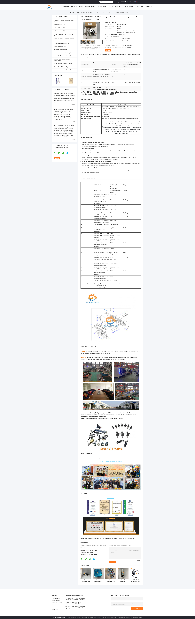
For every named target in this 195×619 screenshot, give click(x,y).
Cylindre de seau (58, 31)
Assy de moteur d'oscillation (61, 53)
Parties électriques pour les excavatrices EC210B (98, 580)
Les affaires (148, 6)
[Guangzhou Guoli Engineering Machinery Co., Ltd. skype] (68, 152)
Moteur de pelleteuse (59, 67)
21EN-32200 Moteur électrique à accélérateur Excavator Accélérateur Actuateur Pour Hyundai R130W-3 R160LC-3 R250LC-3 (135, 580)
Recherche (115, 1)
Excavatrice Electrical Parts (69, 12)
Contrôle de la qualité (115, 6)
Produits (74, 6)
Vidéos (81, 6)
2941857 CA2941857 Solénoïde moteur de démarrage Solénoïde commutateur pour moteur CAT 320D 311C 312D (123, 580)
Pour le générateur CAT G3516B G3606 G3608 (111, 580)
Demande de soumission (127, 1)
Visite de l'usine (101, 6)
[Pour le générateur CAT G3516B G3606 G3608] (110, 573)
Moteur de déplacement (60, 49)
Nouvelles (139, 6)
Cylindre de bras (58, 24)
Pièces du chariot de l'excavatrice (63, 63)
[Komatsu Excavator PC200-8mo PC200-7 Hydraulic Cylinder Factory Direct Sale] (91, 30)
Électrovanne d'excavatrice (111, 538)
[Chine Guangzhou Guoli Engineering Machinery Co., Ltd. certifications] (58, 81)
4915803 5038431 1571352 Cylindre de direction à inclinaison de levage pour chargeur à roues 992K (75, 599)
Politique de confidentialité (59, 617)
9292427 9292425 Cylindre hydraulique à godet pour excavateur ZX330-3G (76, 607)
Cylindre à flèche (58, 28)
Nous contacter (129, 6)
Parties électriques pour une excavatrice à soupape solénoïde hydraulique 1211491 (86, 580)
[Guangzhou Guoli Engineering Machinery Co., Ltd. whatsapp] (60, 152)
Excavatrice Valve (58, 46)
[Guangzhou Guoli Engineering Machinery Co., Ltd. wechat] (64, 152)
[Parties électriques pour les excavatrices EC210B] (98, 573)
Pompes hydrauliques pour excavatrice (64, 39)
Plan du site (55, 609)
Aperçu (53, 12)
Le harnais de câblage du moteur (126, 538)
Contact (108, 50)
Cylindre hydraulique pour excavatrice (64, 20)
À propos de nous (90, 6)
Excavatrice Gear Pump (60, 43)
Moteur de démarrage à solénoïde (95, 538)
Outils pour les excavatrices (61, 70)
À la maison (66, 6)
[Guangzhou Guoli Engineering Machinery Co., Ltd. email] (56, 152)
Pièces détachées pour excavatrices (63, 34)
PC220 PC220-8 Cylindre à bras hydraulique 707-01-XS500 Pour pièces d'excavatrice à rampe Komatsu (75, 603)
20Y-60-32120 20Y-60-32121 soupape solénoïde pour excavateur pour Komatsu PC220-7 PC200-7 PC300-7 (91, 47)
